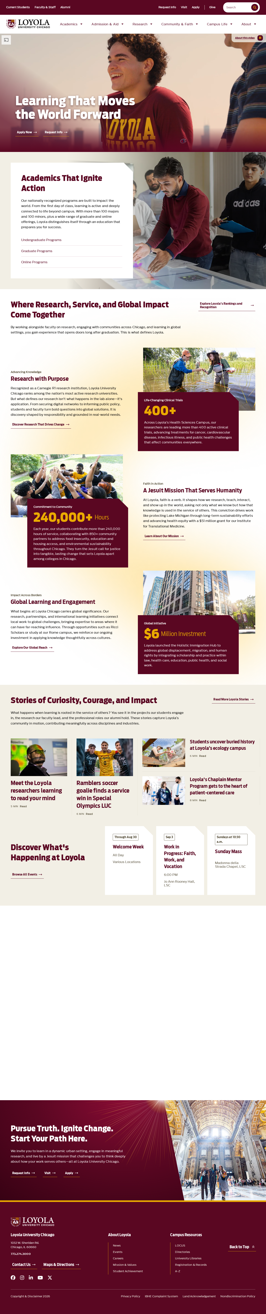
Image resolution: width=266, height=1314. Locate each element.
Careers (118, 1258)
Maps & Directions (58, 1264)
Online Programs (34, 262)
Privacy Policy (130, 1296)
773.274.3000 (21, 1254)
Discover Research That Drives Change (38, 424)
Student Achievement (128, 1271)
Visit (184, 7)
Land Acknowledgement (199, 1296)
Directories (182, 1252)
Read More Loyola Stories (231, 699)
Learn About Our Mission (162, 536)
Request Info (167, 7)
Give (212, 7)
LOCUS (180, 1246)
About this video (245, 37)
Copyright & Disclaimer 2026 (30, 1296)
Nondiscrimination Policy (237, 1296)
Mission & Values (124, 1265)
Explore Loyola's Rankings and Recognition (221, 305)
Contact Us (21, 1264)
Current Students (18, 7)
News (117, 1246)
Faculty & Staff (45, 7)
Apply (196, 7)
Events (117, 1252)
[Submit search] (254, 7)
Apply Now (24, 132)
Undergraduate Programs (41, 240)
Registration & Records (191, 1265)
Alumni (65, 7)
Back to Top (239, 1247)
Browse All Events (24, 874)
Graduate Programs (36, 251)
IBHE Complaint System (161, 1296)
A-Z (177, 1271)
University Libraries (188, 1258)
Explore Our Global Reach (30, 647)
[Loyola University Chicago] (28, 24)
